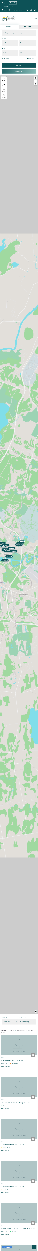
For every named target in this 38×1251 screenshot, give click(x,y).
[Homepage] (9, 18)
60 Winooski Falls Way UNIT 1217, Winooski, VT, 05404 (18, 1228)
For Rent (28, 26)
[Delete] (4, 96)
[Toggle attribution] (36, 1011)
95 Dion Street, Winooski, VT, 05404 (12, 1060)
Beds (3, 48)
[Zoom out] (35, 80)
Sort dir (22, 1017)
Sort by (5, 1017)
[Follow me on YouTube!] (35, 10)
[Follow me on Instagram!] (31, 10)
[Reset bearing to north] (35, 83)
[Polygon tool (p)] (4, 79)
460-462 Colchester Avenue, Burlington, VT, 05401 (16, 1103)
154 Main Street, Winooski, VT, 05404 (12, 1144)
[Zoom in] (35, 77)
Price (4, 38)
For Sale (9, 26)
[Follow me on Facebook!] (27, 10)
